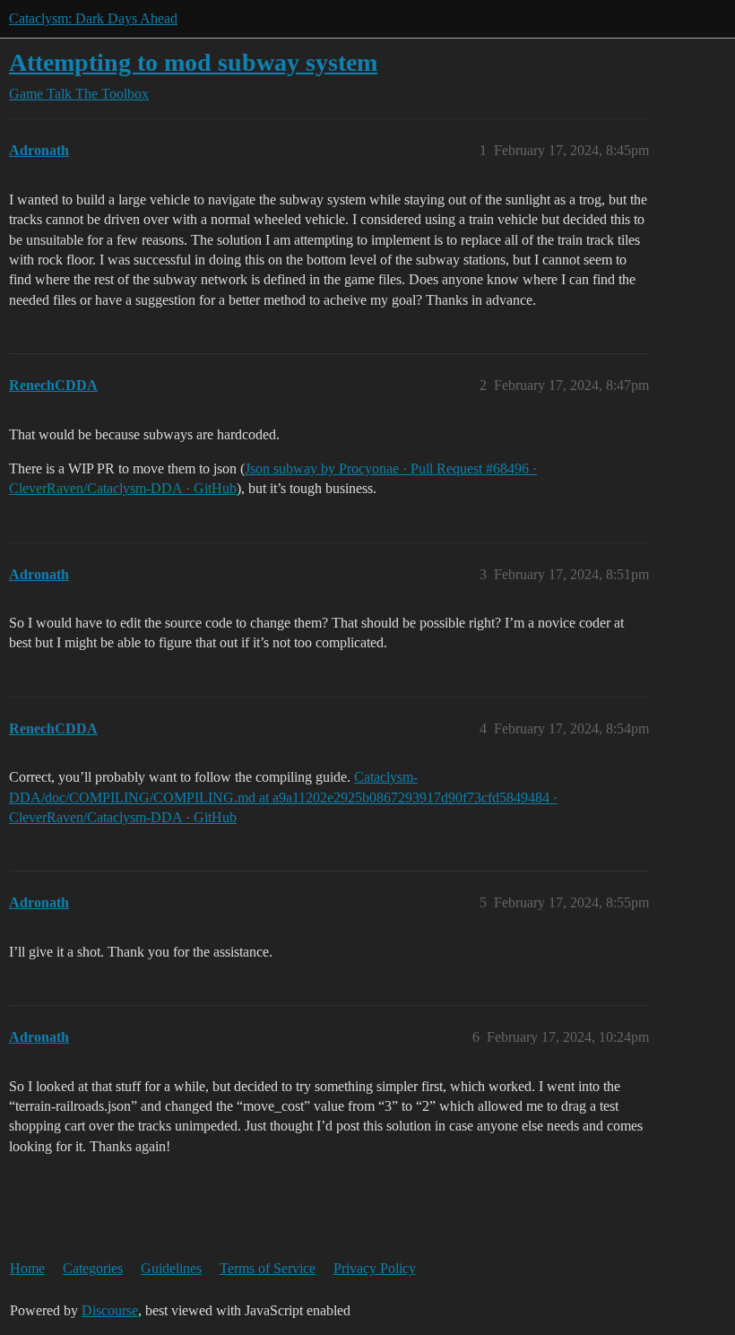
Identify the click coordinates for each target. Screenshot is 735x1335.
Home (27, 1268)
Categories (93, 1268)
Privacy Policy (374, 1268)
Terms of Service (268, 1268)
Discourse (110, 1310)
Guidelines (171, 1268)
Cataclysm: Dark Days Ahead (93, 18)
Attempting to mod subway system (193, 62)
